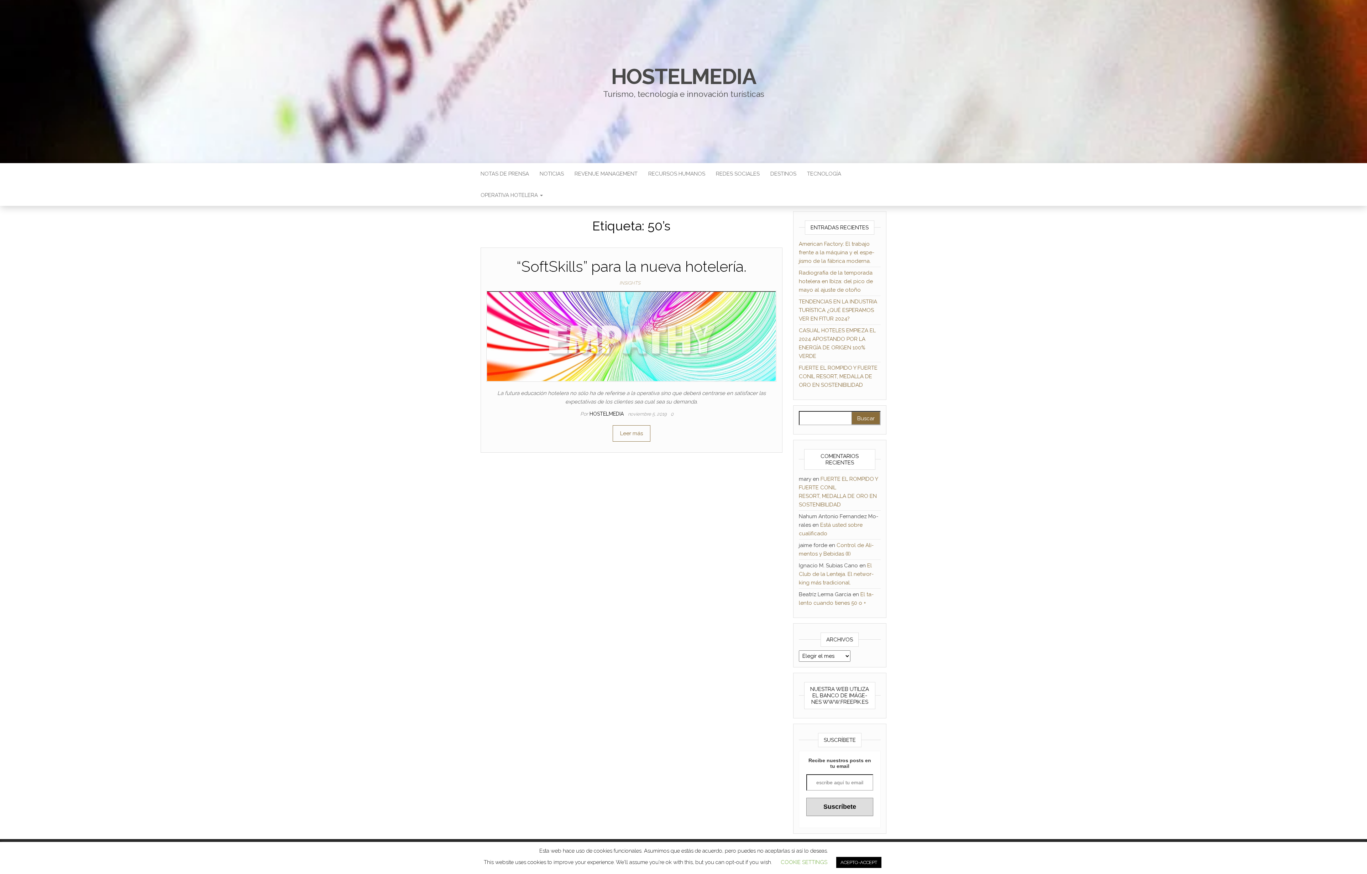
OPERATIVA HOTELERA (510, 195)
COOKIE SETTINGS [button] (804, 862)
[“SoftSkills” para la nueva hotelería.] (631, 336)
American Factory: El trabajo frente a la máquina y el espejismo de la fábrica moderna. (836, 252)
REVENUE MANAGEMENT (606, 174)
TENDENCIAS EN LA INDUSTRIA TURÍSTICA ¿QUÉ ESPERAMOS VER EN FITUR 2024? (838, 310)
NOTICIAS (552, 174)
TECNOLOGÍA (824, 174)
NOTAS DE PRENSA (505, 174)
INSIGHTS (629, 283)
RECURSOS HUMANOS (676, 174)
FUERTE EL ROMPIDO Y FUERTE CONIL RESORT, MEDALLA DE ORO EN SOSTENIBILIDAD (838, 376)
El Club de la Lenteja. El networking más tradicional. (836, 574)
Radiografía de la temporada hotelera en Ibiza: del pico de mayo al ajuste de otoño (836, 281)
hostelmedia (683, 76)
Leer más (631, 433)
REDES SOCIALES (738, 174)
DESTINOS (783, 174)
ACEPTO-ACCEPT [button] (858, 862)
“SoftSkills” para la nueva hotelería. (632, 266)
